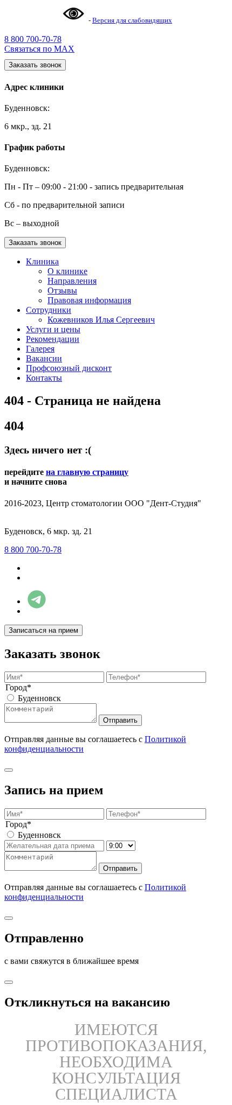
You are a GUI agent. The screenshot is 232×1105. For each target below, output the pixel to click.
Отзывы (62, 290)
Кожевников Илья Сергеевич (101, 319)
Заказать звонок (35, 65)
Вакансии (44, 358)
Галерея (40, 348)
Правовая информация (89, 300)
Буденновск (39, 698)
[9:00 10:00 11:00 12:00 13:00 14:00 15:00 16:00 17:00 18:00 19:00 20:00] (120, 845)
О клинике (67, 271)
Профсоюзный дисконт (69, 368)
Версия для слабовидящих (132, 20)
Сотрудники (48, 309)
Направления (72, 280)
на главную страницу (87, 472)
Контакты (44, 377)
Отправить (120, 720)
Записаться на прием (43, 630)
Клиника (42, 261)
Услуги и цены (53, 329)
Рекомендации (52, 339)
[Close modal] (8, 770)
